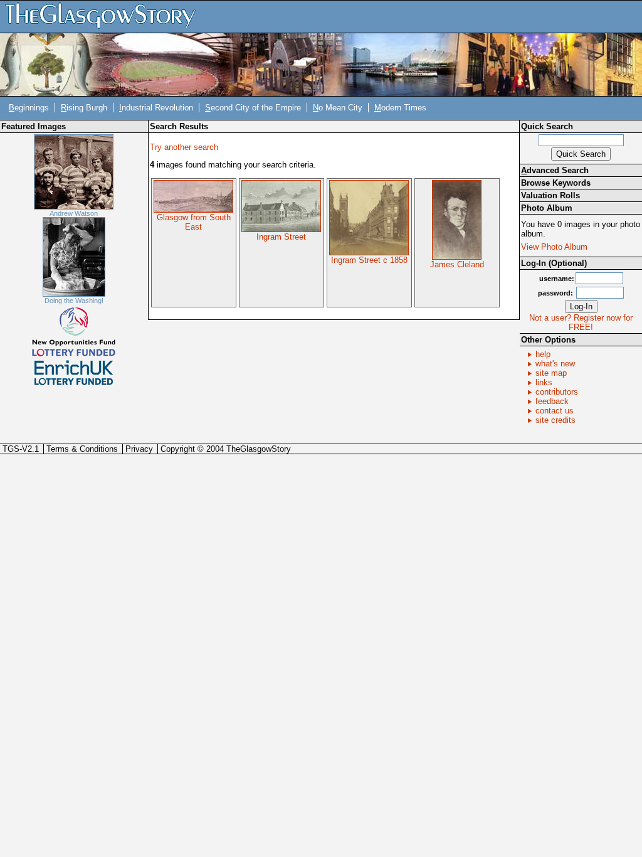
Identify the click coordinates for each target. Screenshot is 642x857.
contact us (554, 410)
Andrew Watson (74, 213)
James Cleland (457, 264)
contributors (556, 392)
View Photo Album (554, 247)
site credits (555, 420)
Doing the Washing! (74, 300)
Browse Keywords (556, 183)
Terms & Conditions (82, 449)
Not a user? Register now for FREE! (581, 322)
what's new (555, 363)
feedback (552, 401)
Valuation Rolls (550, 195)
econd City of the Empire (253, 107)
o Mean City (337, 107)
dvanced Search (555, 170)
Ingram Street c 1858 (369, 260)
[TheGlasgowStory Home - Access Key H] (104, 16)
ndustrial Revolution (156, 107)
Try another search (184, 147)
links (543, 382)
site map (551, 373)
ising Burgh (84, 107)
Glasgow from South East (194, 222)
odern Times (400, 107)
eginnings (29, 107)
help (542, 354)
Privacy (139, 449)
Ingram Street (281, 237)
